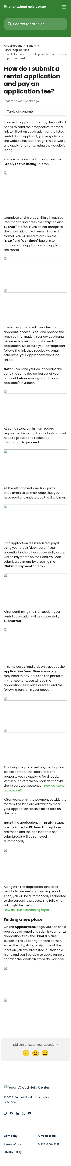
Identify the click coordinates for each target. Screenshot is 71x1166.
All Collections (13, 46)
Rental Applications (16, 50)
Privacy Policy (13, 1152)
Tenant (31, 46)
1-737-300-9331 (48, 1144)
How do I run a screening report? (28, 910)
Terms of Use (12, 1144)
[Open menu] (63, 7)
